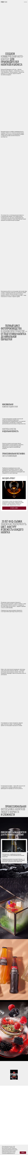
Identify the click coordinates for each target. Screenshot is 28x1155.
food (4, 2)
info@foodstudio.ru (5, 1126)
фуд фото (3, 1102)
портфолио (14, 1074)
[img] (14, 1139)
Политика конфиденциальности (8, 1153)
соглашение (24, 1117)
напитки (3, 1104)
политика (25, 1116)
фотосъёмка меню (5, 1108)
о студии (3, 1116)
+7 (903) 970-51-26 (4, 1125)
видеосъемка (4, 1107)
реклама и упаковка (5, 1110)
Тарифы (2, 1119)
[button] (14, 45)
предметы (3, 1105)
